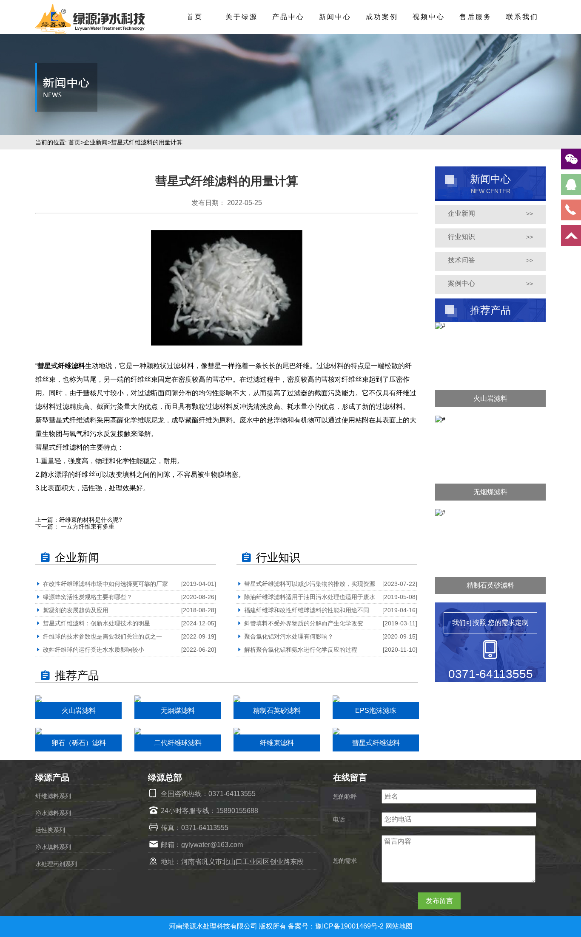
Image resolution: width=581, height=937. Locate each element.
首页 (195, 16)
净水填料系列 (53, 847)
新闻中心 (335, 16)
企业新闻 (96, 142)
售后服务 (475, 16)
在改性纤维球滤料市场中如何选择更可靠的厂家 (105, 583)
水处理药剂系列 (56, 864)
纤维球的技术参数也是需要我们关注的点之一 (102, 636)
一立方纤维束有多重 (86, 526)
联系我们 (522, 16)
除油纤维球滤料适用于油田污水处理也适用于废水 (309, 597)
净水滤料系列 (53, 813)
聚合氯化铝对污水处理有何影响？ (288, 636)
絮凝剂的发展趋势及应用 (75, 610)
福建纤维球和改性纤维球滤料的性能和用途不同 (306, 610)
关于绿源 (241, 16)
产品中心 (288, 16)
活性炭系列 (50, 830)
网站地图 (399, 926)
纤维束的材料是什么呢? (90, 519)
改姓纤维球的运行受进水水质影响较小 (93, 649)
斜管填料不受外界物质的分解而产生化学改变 (303, 623)
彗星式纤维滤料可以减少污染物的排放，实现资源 (309, 583)
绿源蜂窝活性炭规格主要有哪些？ (87, 597)
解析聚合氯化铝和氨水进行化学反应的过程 (300, 649)
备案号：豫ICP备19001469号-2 (336, 926)
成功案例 (382, 16)
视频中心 (429, 16)
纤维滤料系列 (53, 796)
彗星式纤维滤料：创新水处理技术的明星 (96, 623)
